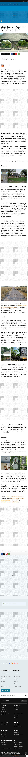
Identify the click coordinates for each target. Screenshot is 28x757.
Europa (21, 4)
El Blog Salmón (17, 732)
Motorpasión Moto (18, 726)
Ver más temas (5, 690)
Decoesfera (3, 734)
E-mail (19, 54)
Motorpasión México (18, 748)
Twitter (14, 54)
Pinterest (15, 663)
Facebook (12, 54)
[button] (7, 65)
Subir (23, 700)
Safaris (18, 551)
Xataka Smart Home (5, 713)
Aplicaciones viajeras (5, 686)
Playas (15, 683)
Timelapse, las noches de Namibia (10, 501)
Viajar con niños (17, 686)
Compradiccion (4, 736)
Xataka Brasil (4, 744)
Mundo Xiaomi (4, 714)
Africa (7, 551)
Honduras (19, 20)
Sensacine (16, 715)
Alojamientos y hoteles (6, 676)
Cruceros (3, 683)
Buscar (26, 695)
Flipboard (16, 54)
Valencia (25, 20)
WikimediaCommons (17, 496)
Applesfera (3, 711)
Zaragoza (4, 20)
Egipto (9, 20)
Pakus (8, 496)
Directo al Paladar (4, 724)
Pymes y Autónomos (18, 734)
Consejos (3, 4)
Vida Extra (16, 709)
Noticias (15, 4)
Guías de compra (5, 673)
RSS (12, 663)
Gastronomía (17, 676)
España (9, 4)
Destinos (3, 681)
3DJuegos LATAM (18, 742)
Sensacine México (18, 744)
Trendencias (3, 732)
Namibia (12, 551)
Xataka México (4, 742)
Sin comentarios (6, 54)
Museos (16, 673)
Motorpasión (17, 724)
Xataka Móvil (4, 709)
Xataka (2, 707)
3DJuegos (16, 707)
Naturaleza (24, 551)
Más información (15, 755)
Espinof (15, 717)
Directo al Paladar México (6, 748)
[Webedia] (25, 1)
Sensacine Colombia (18, 746)
